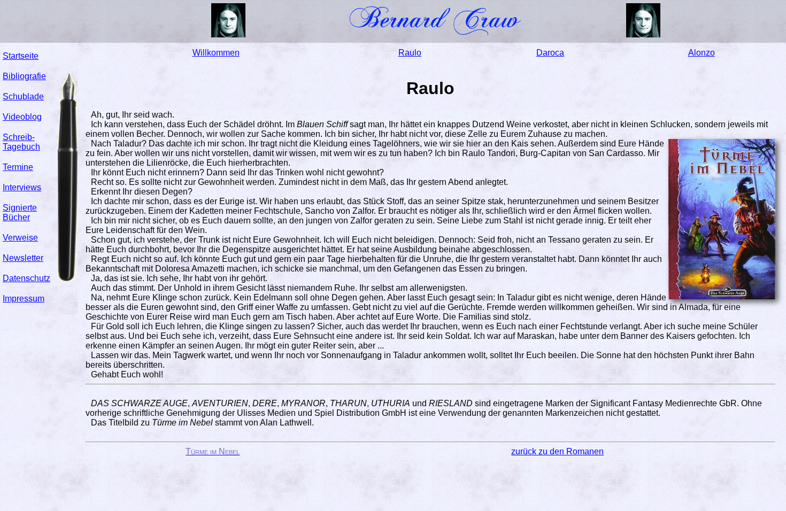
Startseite (20, 55)
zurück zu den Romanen (557, 451)
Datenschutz (26, 278)
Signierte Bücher (20, 212)
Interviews (22, 187)
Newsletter (23, 257)
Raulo (409, 52)
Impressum (23, 298)
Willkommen (216, 52)
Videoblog (22, 116)
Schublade (23, 96)
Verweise (20, 237)
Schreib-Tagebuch (21, 142)
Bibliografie (24, 76)
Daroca (550, 52)
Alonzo (701, 52)
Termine (18, 167)
